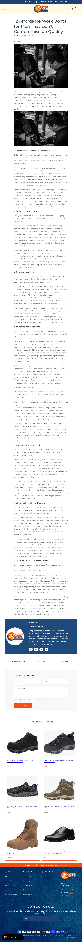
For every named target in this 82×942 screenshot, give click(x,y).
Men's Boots (9, 876)
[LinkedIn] (46, 649)
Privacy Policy (28, 894)
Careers (44, 881)
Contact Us (27, 876)
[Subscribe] (56, 918)
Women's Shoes (11, 894)
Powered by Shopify (34, 935)
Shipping (26, 881)
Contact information (59, 935)
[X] (41, 649)
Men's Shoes (9, 881)
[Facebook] (31, 649)
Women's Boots (11, 890)
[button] (4, 8)
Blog (43, 876)
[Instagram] (36, 649)
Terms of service (72, 935)
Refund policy (46, 935)
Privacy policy (73, 937)
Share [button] (18, 41)
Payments (27, 890)
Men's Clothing (10, 885)
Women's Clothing (12, 899)
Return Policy (28, 885)
